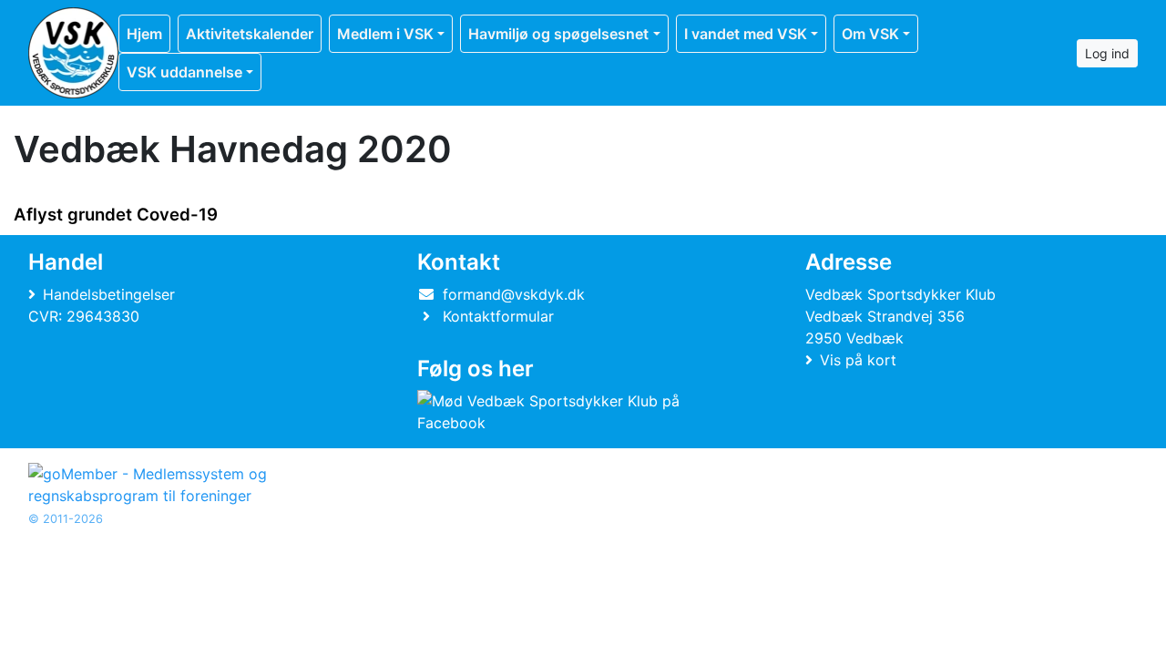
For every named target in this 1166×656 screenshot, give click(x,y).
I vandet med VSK (745, 34)
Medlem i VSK (385, 34)
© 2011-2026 (65, 519)
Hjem (144, 34)
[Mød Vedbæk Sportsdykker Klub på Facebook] (579, 412)
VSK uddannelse (184, 72)
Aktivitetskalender (249, 34)
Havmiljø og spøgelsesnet (558, 34)
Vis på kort (858, 360)
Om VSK (870, 34)
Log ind (1107, 53)
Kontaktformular (498, 316)
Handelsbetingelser (109, 294)
